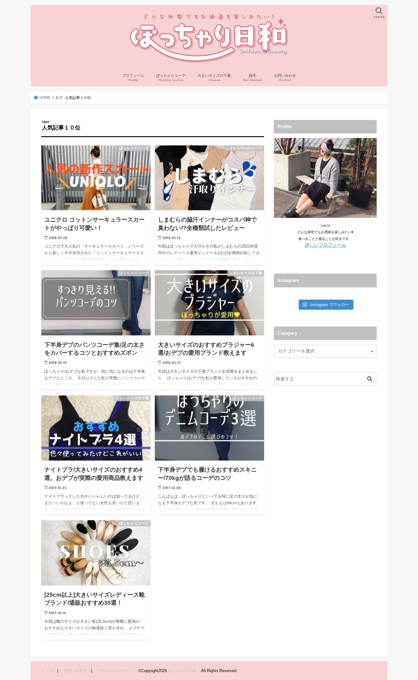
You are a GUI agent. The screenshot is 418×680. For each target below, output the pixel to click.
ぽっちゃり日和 (184, 670)
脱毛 (252, 77)
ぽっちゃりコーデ (170, 77)
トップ (47, 670)
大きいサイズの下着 (214, 77)
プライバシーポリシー (117, 670)
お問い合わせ (285, 77)
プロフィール (133, 77)
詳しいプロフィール (325, 245)
